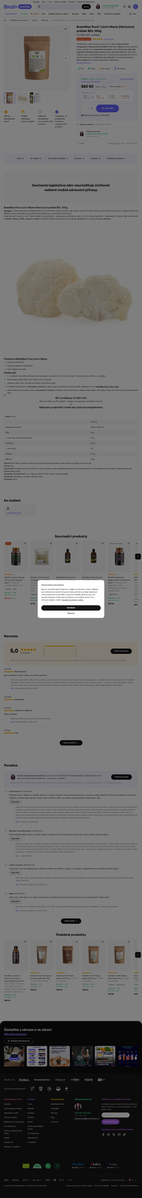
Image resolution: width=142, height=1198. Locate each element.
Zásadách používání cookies (72, 600)
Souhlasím (71, 608)
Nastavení (71, 613)
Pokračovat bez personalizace (52, 585)
